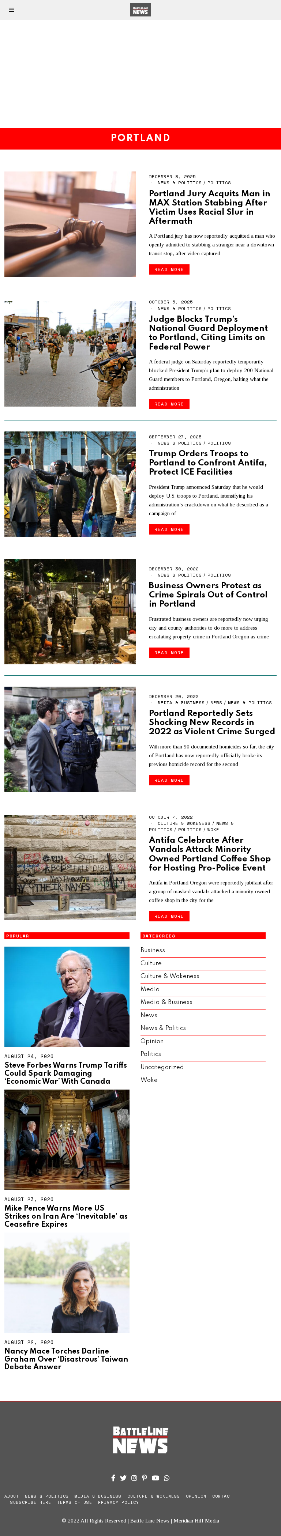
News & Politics (180, 183)
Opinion (152, 1041)
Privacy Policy (118, 1502)
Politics (219, 183)
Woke (213, 829)
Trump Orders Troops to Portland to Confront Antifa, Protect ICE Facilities (208, 463)
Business (152, 950)
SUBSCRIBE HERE (30, 1502)
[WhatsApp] (167, 1477)
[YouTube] (155, 1477)
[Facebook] (113, 1477)
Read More (169, 269)
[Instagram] (134, 1477)
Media (150, 989)
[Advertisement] (140, 74)
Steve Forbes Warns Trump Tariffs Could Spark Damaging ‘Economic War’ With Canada (65, 1073)
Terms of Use (74, 1502)
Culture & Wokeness (184, 823)
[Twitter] (123, 1477)
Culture (151, 964)
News (216, 702)
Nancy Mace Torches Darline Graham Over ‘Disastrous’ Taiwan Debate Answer (66, 1359)
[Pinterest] (144, 1477)
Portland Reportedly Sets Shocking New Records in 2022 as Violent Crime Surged (212, 722)
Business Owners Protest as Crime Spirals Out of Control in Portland (208, 595)
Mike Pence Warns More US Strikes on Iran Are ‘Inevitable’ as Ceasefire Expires (66, 1216)
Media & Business (181, 702)
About (11, 1496)
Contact (222, 1496)
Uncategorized (162, 1067)
